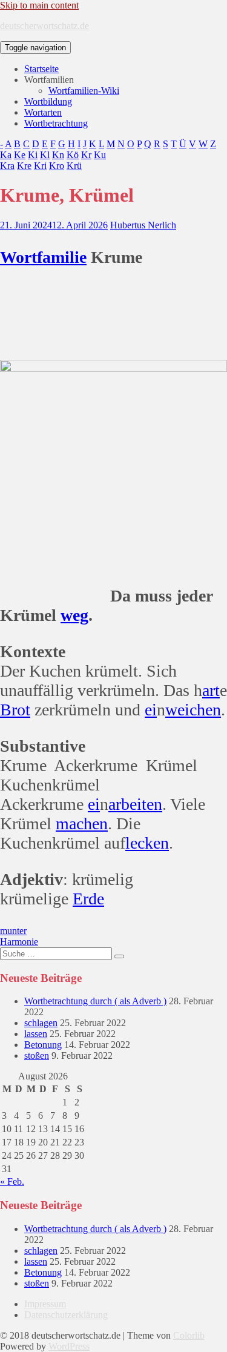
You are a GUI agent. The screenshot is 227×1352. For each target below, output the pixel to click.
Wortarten (43, 112)
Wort (18, 257)
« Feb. (12, 1181)
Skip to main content (39, 5)
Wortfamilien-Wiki (83, 90)
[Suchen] (119, 956)
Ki (33, 155)
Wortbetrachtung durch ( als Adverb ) (95, 1001)
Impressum (45, 1304)
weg (74, 615)
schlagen (41, 1023)
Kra (7, 166)
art (211, 690)
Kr (86, 155)
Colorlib (189, 1335)
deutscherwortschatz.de (44, 26)
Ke (19, 155)
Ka (6, 155)
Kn (58, 155)
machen (82, 823)
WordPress (69, 1346)
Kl (45, 155)
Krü (74, 166)
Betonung (43, 1044)
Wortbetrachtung (56, 123)
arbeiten (135, 804)
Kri (40, 166)
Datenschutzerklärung (66, 1315)
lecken (147, 842)
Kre (24, 166)
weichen (193, 709)
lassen (35, 1034)
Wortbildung (48, 101)
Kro (56, 166)
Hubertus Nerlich (143, 225)
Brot (15, 709)
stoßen (36, 1055)
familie (62, 257)
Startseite (41, 69)
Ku (100, 155)
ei (151, 709)
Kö (73, 155)
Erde (88, 898)
